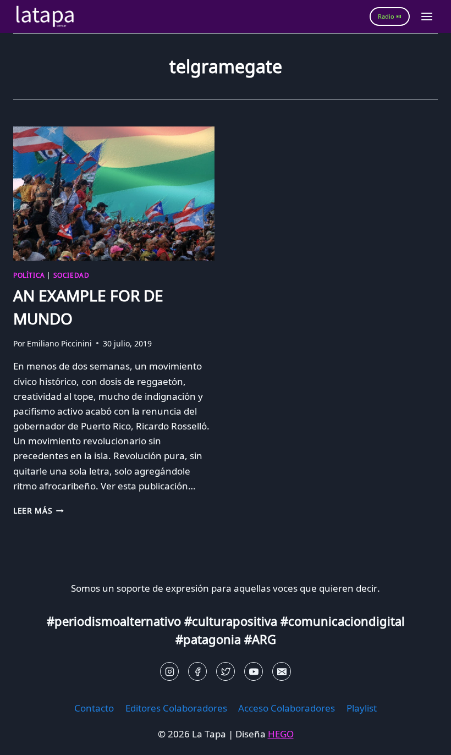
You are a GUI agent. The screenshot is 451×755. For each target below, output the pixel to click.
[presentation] (114, 193)
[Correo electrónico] (281, 671)
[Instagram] (169, 671)
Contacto (94, 708)
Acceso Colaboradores (286, 708)
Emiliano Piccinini (59, 343)
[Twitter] (225, 671)
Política (29, 275)
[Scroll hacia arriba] (27, 738)
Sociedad (71, 275)
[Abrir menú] (426, 16)
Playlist (361, 708)
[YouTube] (253, 671)
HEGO (281, 734)
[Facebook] (197, 671)
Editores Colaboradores (176, 708)
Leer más (38, 510)
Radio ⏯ (390, 16)
